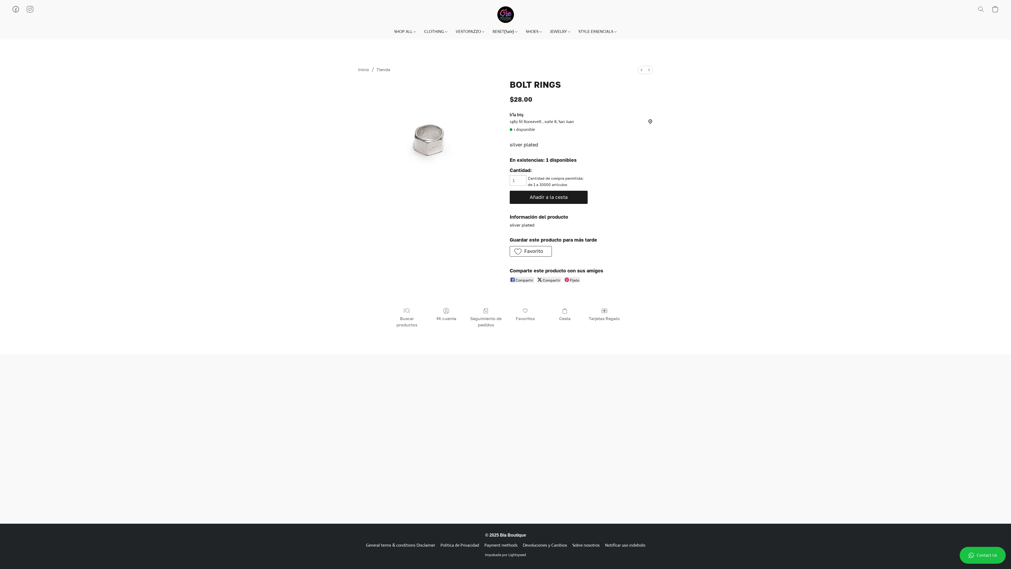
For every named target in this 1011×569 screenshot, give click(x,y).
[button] (983, 555)
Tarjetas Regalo (604, 318)
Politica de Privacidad (459, 545)
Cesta (565, 318)
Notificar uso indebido (625, 545)
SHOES (532, 31)
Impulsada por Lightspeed (505, 554)
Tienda (383, 69)
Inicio (363, 69)
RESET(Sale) (504, 31)
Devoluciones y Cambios (545, 545)
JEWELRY (559, 31)
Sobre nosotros (586, 545)
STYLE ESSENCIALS (596, 31)
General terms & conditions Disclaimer (400, 545)
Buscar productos (407, 321)
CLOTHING (434, 31)
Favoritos (525, 318)
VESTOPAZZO (469, 31)
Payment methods (501, 545)
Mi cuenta (446, 318)
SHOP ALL (404, 31)
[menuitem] (641, 70)
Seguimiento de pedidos (486, 321)
